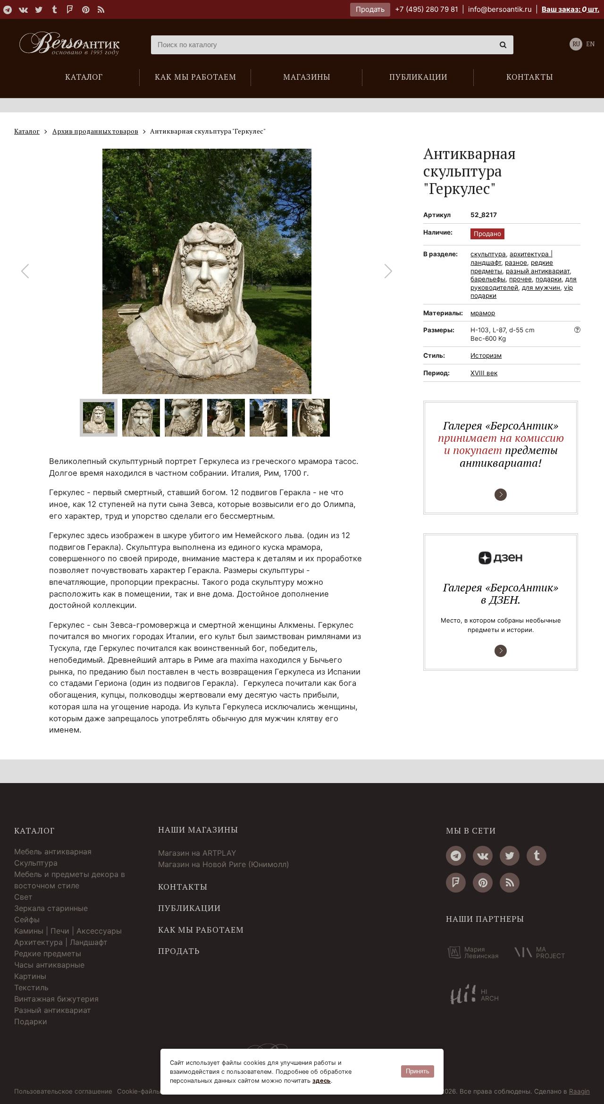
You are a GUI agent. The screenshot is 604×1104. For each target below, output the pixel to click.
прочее (520, 279)
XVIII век (483, 373)
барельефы (487, 279)
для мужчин (541, 287)
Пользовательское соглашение (63, 1091)
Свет (23, 897)
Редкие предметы (47, 953)
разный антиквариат (538, 271)
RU (576, 44)
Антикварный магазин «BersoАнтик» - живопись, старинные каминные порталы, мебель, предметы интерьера (73, 45)
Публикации (189, 908)
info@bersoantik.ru (500, 9)
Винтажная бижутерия (56, 998)
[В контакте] (23, 9)
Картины (30, 976)
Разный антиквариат (52, 1010)
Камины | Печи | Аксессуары (68, 930)
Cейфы (27, 919)
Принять (417, 1071)
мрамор (482, 313)
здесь (321, 1080)
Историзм (486, 355)
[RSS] (101, 9)
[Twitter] (38, 9)
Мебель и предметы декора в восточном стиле (69, 879)
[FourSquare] (69, 9)
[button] (388, 271)
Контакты (183, 887)
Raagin (579, 1091)
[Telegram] (7, 9)
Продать (370, 9)
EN (590, 44)
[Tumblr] (54, 9)
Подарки (30, 1021)
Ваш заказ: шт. (570, 9)
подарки (549, 279)
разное (516, 262)
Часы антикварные (49, 964)
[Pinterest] (85, 9)
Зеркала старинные (51, 908)
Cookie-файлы (139, 1091)
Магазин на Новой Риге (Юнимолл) (223, 864)
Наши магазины (198, 830)
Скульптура (36, 863)
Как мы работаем (201, 930)
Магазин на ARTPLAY (197, 853)
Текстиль (31, 987)
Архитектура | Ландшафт (61, 942)
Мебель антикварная (53, 851)
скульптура (488, 254)
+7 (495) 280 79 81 (426, 9)
